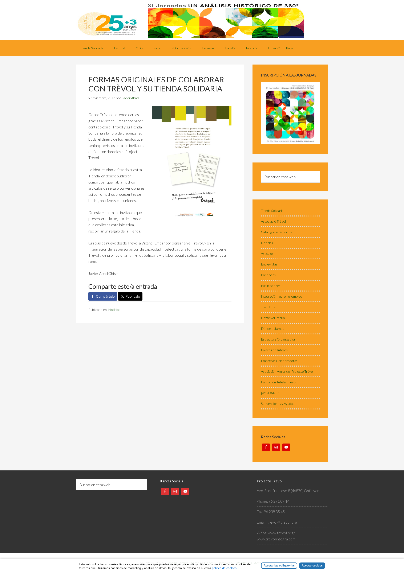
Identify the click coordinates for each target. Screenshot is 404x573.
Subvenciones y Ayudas (277, 403)
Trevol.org (268, 307)
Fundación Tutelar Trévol (278, 382)
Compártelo (105, 296)
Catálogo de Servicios (276, 232)
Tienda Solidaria (272, 211)
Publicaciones (270, 286)
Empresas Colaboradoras (279, 361)
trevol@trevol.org (282, 522)
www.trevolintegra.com (276, 539)
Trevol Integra (202, 20)
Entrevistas (269, 264)
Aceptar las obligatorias (279, 565)
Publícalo (133, 296)
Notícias (114, 310)
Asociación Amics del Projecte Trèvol (287, 371)
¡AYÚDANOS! (271, 393)
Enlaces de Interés (274, 350)
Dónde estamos (272, 328)
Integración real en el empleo (281, 296)
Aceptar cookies (312, 565)
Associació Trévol (273, 221)
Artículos (267, 253)
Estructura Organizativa (278, 339)
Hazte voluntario (273, 318)
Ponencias (268, 275)
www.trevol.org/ (281, 533)
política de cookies (224, 568)
